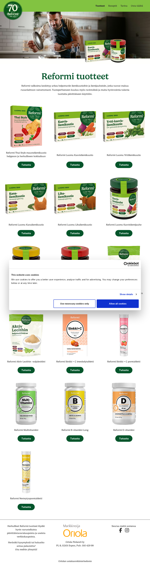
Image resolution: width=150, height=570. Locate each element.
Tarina (124, 6)
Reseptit (112, 6)
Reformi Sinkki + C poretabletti (123, 361)
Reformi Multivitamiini (26, 430)
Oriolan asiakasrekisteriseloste (75, 561)
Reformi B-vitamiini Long (75, 430)
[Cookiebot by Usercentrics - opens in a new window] (126, 264)
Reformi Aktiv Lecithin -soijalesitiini (26, 361)
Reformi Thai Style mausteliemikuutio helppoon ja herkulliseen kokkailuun (26, 154)
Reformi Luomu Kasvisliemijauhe (124, 224)
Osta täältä (137, 6)
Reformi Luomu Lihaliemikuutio (75, 224)
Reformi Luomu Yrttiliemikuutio (124, 155)
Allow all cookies (118, 303)
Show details (126, 294)
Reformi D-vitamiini (123, 430)
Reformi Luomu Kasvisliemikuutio (75, 155)
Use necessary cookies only (74, 303)
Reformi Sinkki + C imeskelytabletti (75, 361)
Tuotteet (100, 5)
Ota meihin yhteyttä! (26, 549)
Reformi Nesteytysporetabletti (26, 498)
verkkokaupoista (26, 536)
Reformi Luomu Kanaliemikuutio (26, 224)
